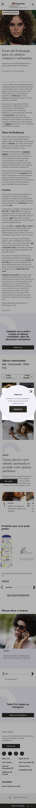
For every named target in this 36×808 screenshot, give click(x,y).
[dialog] (18, 404)
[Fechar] (31, 391)
